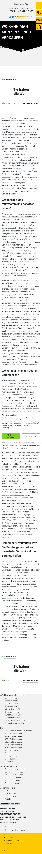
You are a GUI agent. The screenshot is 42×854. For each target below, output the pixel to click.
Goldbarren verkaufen (13, 733)
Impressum (11, 837)
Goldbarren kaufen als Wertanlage (18, 731)
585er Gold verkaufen (13, 742)
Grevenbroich (10, 796)
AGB (8, 835)
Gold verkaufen (30, 103)
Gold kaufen (10, 79)
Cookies (8, 827)
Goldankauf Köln (11, 698)
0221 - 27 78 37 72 (21, 11)
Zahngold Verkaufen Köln (15, 720)
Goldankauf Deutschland (14, 769)
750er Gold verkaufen (13, 745)
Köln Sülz (8, 791)
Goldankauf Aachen (13, 777)
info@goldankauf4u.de (16, 817)
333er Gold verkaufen (13, 736)
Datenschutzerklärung (15, 840)
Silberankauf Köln (12, 706)
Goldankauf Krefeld (12, 780)
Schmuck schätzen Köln (14, 723)
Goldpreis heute (11, 753)
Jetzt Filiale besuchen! (10, 804)
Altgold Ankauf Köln (13, 709)
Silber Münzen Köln (12, 712)
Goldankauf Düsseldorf (14, 775)
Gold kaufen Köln (12, 703)
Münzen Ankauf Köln (13, 715)
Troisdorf (8, 799)
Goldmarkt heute (11, 750)
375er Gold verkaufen (13, 739)
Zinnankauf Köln (11, 701)
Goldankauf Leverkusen (14, 772)
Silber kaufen (10, 759)
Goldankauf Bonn (12, 783)
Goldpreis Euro (11, 756)
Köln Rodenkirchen (12, 793)
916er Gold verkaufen (13, 748)
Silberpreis (9, 762)
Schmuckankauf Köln (13, 718)
